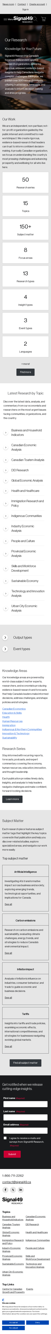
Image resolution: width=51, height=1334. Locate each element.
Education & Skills (12, 713)
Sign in (25, 9)
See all (8, 904)
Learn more (12, 799)
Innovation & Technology (15, 733)
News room (8, 4)
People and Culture (35, 1248)
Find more (25, 372)
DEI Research (32, 1224)
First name (9, 1098)
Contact (22, 4)
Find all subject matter (25, 1063)
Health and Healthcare (37, 1232)
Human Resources (12, 721)
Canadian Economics (14, 709)
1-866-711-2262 (13, 1175)
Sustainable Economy (13, 1264)
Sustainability (9, 738)
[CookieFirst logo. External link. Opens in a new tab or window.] (3, 1300)
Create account (37, 4)
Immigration (8, 725)
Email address (11, 1124)
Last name (9, 1111)
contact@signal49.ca (16, 1182)
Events (29, 1289)
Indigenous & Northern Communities (22, 729)
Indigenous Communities (38, 1240)
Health (6, 717)
